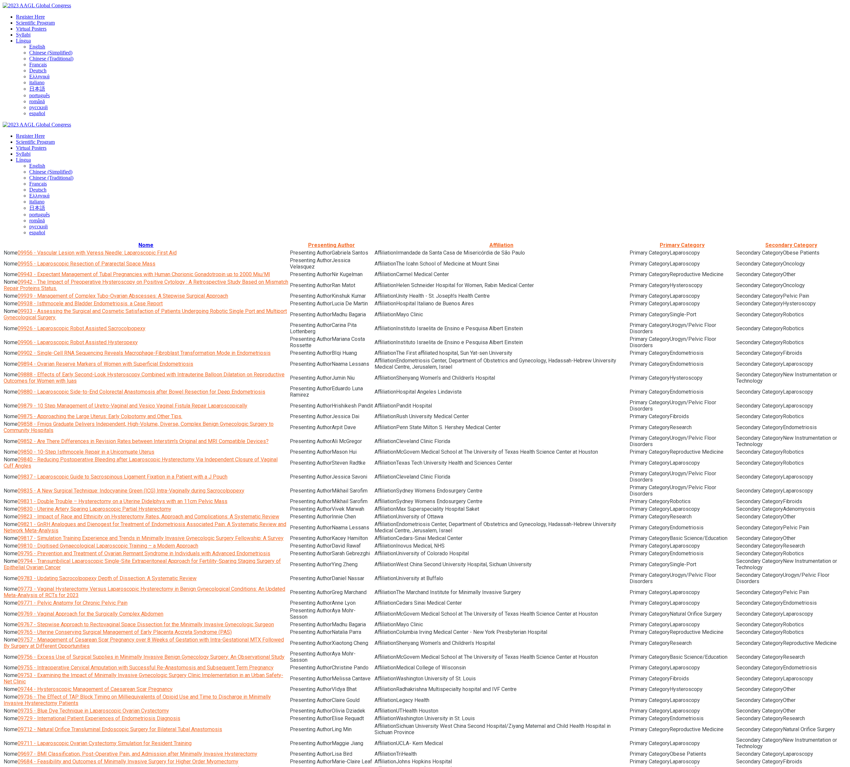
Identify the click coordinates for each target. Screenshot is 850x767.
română (37, 101)
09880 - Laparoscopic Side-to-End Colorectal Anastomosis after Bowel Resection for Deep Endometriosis (141, 392)
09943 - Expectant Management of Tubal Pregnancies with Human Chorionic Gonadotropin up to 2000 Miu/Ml (144, 274)
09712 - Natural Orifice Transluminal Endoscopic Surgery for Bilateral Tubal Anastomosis (120, 729)
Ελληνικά (39, 76)
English (37, 46)
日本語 (37, 89)
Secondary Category (791, 245)
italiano (36, 82)
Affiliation (501, 245)
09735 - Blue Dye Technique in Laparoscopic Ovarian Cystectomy (93, 711)
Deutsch (37, 70)
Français (38, 64)
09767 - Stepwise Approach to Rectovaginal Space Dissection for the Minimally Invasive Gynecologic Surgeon (146, 624)
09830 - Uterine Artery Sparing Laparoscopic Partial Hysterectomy (94, 509)
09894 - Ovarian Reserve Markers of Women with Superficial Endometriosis (105, 364)
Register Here (30, 17)
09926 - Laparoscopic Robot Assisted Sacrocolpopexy (81, 328)
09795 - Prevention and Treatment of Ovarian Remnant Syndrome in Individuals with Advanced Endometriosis (144, 553)
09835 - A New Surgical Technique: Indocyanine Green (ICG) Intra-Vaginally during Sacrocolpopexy (131, 491)
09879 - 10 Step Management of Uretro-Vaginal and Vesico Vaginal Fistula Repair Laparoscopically (132, 406)
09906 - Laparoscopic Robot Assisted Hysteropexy (78, 342)
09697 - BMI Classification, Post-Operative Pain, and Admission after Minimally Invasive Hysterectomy (137, 754)
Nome (145, 245)
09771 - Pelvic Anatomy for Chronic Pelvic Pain (73, 603)
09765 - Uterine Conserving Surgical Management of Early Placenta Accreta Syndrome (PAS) (125, 632)
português (39, 95)
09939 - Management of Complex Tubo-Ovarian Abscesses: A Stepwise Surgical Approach (123, 296)
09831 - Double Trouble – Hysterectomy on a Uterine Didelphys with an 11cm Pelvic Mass (122, 501)
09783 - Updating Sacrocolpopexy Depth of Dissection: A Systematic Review (107, 578)
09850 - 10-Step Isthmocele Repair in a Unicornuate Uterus (86, 452)
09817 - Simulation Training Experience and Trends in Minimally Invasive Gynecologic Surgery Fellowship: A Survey (151, 538)
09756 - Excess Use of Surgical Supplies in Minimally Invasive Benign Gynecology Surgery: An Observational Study (151, 657)
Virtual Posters (31, 29)
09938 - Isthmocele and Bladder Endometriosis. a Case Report (90, 303)
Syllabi (23, 35)
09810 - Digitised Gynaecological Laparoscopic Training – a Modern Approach (108, 546)
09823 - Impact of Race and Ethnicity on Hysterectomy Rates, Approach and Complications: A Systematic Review (148, 516)
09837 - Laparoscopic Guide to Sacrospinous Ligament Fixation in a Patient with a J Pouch (122, 477)
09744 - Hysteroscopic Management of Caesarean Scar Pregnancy (95, 689)
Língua (23, 40)
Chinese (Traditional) (51, 58)
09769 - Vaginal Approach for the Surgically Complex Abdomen (90, 614)
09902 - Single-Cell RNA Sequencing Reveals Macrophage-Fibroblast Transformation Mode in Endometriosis (144, 353)
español (37, 113)
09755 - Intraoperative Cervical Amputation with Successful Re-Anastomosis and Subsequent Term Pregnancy (146, 667)
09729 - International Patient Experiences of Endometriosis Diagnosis (99, 718)
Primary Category (682, 245)
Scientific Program (35, 23)
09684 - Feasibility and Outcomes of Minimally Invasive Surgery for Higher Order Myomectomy (128, 761)
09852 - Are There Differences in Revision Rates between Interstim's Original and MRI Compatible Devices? (143, 441)
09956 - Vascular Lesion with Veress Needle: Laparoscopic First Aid (97, 253)
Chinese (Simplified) (50, 52)
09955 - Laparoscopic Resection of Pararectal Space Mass (86, 264)
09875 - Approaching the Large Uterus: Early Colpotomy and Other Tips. (100, 416)
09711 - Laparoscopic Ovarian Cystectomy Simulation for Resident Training (105, 743)
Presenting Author (331, 245)
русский (38, 107)
